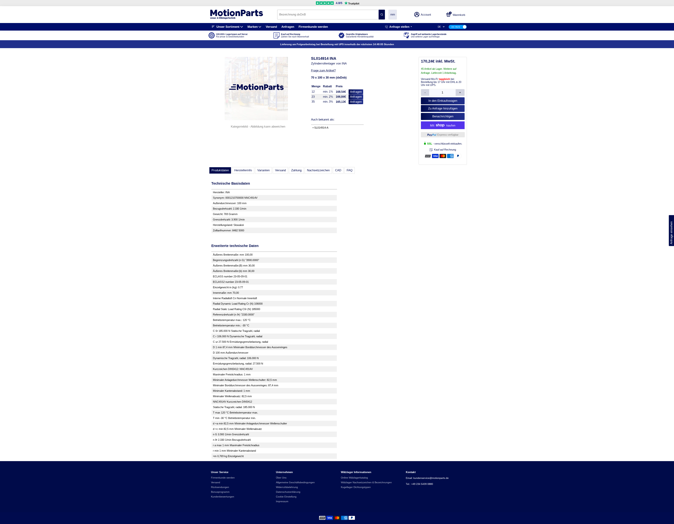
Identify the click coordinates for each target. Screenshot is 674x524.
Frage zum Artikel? (323, 70)
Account (426, 14)
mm (392, 14)
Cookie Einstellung (286, 496)
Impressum (282, 501)
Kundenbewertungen (222, 496)
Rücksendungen (220, 487)
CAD (338, 170)
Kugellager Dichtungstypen (356, 487)
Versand (271, 26)
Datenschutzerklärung (288, 492)
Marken (252, 26)
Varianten (263, 170)
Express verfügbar (447, 134)
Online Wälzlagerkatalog (354, 477)
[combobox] (327, 14)
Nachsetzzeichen (318, 170)
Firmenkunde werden (313, 26)
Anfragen (287, 26)
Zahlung (296, 170)
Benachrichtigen (442, 116)
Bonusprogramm (220, 492)
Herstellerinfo (243, 170)
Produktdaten (220, 170)
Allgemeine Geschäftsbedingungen (295, 482)
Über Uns (281, 477)
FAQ (349, 170)
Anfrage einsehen (671, 230)
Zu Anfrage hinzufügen (442, 108)
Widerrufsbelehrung (287, 487)
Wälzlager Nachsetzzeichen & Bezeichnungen (366, 482)
